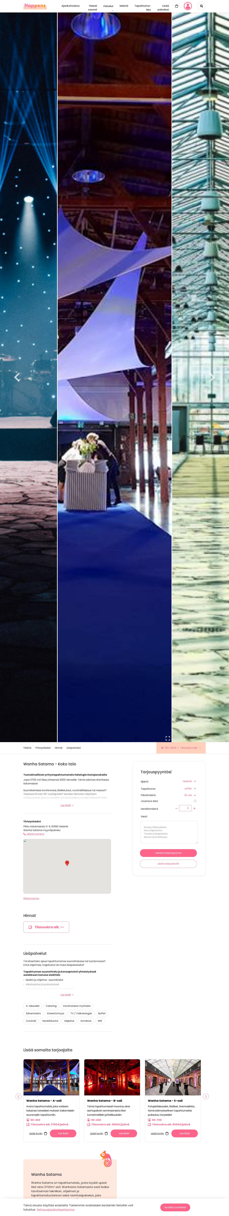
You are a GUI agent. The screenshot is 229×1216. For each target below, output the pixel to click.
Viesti (144, 816)
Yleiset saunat (92, 7)
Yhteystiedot (43, 747)
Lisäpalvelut (74, 747)
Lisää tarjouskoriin (168, 864)
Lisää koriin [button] (35, 1133)
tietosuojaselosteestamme (55, 1209)
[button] (67, 863)
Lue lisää (66, 805)
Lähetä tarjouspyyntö (168, 853)
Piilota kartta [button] (31, 898)
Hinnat (59, 747)
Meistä (124, 6)
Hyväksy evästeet (175, 1207)
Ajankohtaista (70, 6)
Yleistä (27, 747)
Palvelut (108, 6)
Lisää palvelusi (163, 7)
